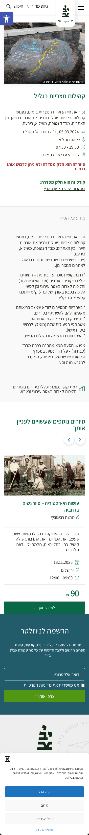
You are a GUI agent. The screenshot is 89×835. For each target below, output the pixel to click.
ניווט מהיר (39, 6)
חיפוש (18, 6)
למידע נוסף (46, 607)
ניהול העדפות (44, 818)
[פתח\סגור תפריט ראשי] (81, 7)
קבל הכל (44, 791)
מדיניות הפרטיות (38, 685)
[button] (6, 18)
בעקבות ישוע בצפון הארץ (64, 188)
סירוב (44, 805)
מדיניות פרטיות (44, 829)
